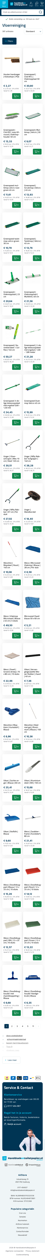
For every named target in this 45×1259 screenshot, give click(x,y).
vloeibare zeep (12, 1050)
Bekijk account (14, 1124)
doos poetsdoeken (14, 1035)
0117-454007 (22, 1187)
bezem (25, 1043)
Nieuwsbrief (22, 1235)
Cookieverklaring (22, 1255)
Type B (9, 1046)
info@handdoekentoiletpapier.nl (22, 1190)
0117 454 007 (14, 1105)
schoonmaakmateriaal (16, 1039)
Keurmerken (22, 1220)
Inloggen (31, 5)
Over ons (22, 1213)
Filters (10, 41)
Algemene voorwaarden (15, 1251)
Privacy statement (32, 1251)
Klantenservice (13, 1095)
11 (33, 1026)
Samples (22, 1217)
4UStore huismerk (22, 1224)
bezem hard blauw (14, 1043)
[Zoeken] (40, 12)
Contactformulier (22, 1231)
